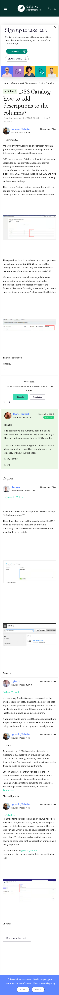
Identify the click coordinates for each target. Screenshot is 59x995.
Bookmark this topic (16, 938)
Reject (38, 989)
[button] (55, 27)
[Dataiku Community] (30, 8)
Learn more (15, 58)
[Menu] (5, 8)
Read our (44, 983)
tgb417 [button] (15, 681)
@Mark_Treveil (11, 692)
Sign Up (15, 51)
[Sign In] (54, 8)
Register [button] (37, 397)
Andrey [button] (15, 487)
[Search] (49, 8)
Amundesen (9, 790)
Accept (23, 989)
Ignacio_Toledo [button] (20, 129)
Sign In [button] (20, 397)
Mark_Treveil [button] (21, 414)
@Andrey (10, 815)
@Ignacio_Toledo (14, 497)
